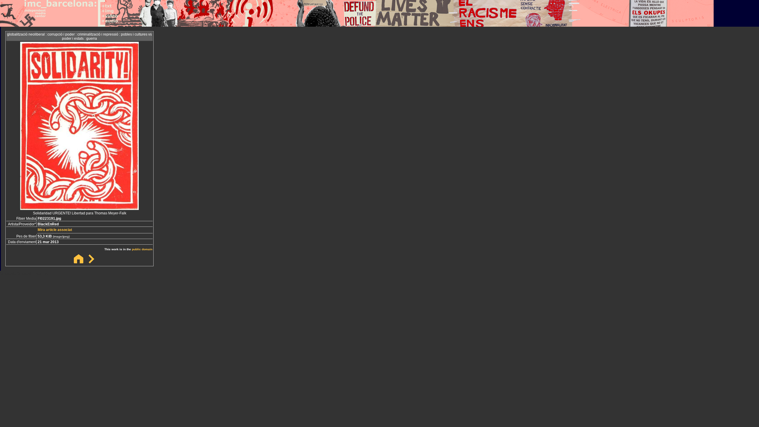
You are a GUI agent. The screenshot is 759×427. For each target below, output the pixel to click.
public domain (142, 249)
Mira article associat (55, 230)
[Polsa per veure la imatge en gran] (79, 208)
